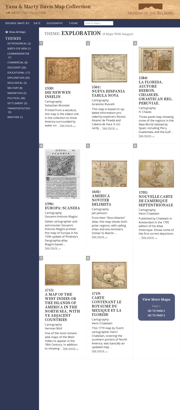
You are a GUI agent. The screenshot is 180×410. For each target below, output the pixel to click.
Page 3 (160, 315)
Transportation (18, 110)
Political (16, 98)
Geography (55, 23)
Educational (18, 72)
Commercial (17, 62)
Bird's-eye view (19, 48)
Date (37, 23)
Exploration (18, 77)
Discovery (16, 67)
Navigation (16, 93)
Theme (73, 23)
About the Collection (28, 13)
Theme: (52, 33)
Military (14, 88)
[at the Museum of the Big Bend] (150, 9)
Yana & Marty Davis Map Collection (48, 7)
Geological (17, 82)
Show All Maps (17, 32)
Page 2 (160, 310)
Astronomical (19, 43)
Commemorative (18, 55)
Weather (15, 117)
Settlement (17, 103)
